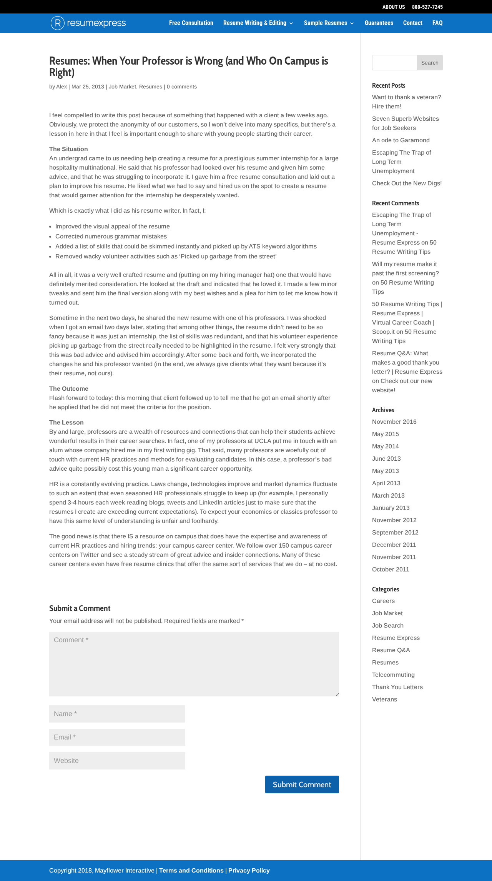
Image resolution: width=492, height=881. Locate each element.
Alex (61, 86)
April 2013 (386, 483)
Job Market (122, 86)
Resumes (150, 86)
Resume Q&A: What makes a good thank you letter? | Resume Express (407, 362)
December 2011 (394, 544)
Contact (412, 23)
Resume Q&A (391, 650)
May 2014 (385, 446)
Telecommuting (393, 674)
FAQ (437, 23)
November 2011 (394, 557)
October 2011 (390, 569)
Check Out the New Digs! (407, 183)
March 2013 (388, 495)
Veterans (384, 699)
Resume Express (396, 638)
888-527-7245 (427, 7)
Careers (383, 601)
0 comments (182, 86)
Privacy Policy (249, 870)
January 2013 (391, 508)
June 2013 (386, 458)
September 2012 (395, 532)
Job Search (388, 625)
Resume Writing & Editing (254, 23)
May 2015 (385, 434)
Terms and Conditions (191, 870)
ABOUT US (393, 7)
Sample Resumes (325, 23)
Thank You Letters (397, 687)
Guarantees (379, 23)
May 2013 (385, 471)
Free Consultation (191, 23)
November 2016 (394, 421)
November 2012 (394, 520)
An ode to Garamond (401, 140)
